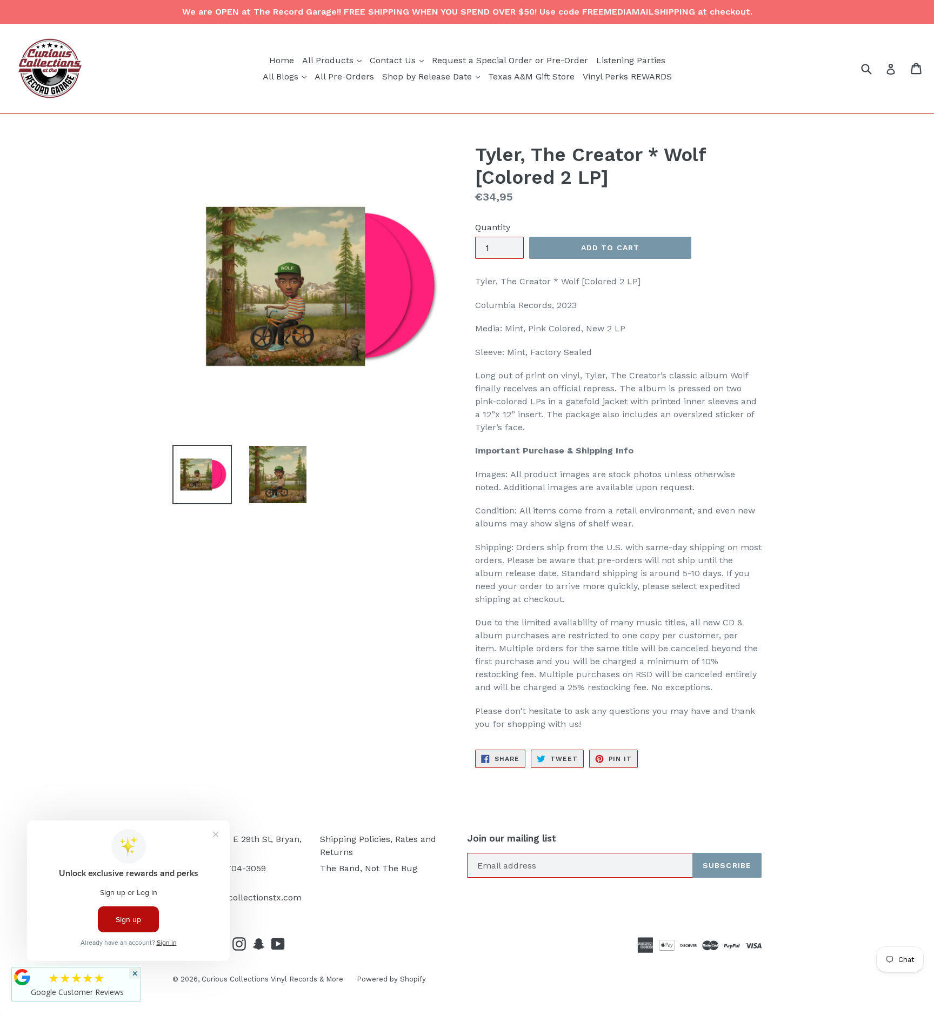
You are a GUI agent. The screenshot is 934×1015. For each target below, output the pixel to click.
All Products (333, 60)
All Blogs (286, 76)
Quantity (492, 227)
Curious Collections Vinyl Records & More (272, 979)
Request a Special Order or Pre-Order (510, 60)
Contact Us (398, 60)
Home (281, 60)
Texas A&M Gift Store (531, 76)
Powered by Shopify (391, 979)
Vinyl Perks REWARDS (627, 76)
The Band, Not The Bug (368, 868)
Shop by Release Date (432, 76)
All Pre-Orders (344, 76)
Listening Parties (630, 60)
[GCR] (22, 977)
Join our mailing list (511, 838)
